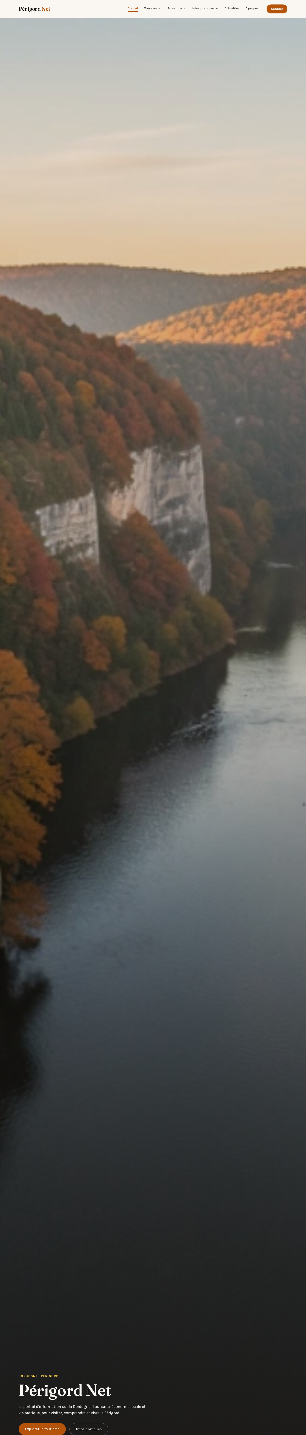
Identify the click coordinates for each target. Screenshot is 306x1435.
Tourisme (150, 8)
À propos (252, 8)
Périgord (34, 9)
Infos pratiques (203, 8)
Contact (277, 9)
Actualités (232, 8)
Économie (175, 8)
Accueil (133, 8)
